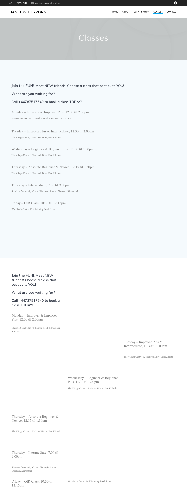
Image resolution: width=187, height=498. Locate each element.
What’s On (140, 11)
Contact (172, 11)
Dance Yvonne (29, 12)
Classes (158, 11)
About (126, 11)
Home (114, 11)
